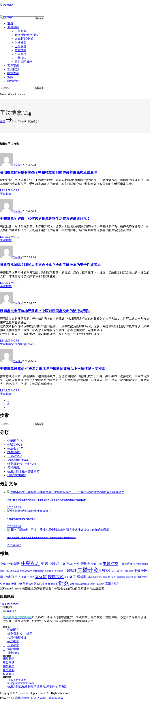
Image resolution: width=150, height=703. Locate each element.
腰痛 (8, 584)
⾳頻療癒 (13, 467)
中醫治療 (110, 563)
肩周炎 (112, 577)
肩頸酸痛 (121, 577)
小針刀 (9, 577)
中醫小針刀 (50, 563)
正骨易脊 (14, 456)
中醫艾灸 (14, 444)
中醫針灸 (88, 570)
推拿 (67, 577)
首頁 (2, 121)
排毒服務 (13, 452)
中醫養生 (105, 570)
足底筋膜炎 (40, 583)
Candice (17, 165)
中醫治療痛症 (127, 563)
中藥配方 (15, 440)
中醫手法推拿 (68, 563)
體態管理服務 (16, 475)
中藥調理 (13, 564)
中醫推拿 (83, 564)
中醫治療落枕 (26, 571)
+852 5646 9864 (9, 603)
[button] (75, 10)
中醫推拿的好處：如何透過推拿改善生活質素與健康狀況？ (45, 218)
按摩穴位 (56, 576)
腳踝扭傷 (16, 583)
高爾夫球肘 (112, 583)
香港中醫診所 (97, 584)
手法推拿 (6, 193)
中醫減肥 (59, 571)
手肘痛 (30, 577)
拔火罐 (41, 576)
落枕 (31, 584)
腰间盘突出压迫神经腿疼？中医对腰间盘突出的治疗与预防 (45, 311)
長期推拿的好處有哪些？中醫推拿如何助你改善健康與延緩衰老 (48, 172)
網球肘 (82, 577)
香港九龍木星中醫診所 (23, 471)
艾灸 (25, 583)
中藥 (3, 564)
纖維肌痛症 (93, 577)
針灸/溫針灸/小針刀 (24, 344)
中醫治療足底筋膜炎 (43, 571)
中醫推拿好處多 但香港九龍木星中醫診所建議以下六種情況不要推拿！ (54, 368)
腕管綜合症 (131, 577)
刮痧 (131, 571)
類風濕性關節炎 (82, 584)
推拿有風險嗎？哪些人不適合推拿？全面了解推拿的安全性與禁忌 (50, 265)
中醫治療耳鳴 (12, 571)
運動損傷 (53, 584)
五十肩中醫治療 (120, 571)
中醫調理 (70, 570)
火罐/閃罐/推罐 (18, 459)
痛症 (72, 577)
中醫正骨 (96, 563)
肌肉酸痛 (103, 577)
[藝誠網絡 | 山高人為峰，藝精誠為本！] (40, 698)
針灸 (63, 583)
